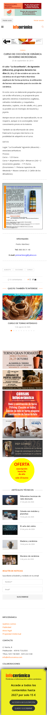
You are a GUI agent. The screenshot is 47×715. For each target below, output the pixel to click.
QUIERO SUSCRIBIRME (23, 708)
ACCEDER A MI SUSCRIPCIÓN (23, 702)
